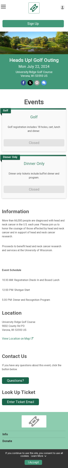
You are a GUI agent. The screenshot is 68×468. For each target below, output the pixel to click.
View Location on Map (16, 338)
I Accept (33, 462)
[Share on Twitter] (30, 82)
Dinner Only (34, 163)
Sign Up (33, 24)
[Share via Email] (37, 82)
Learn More (37, 456)
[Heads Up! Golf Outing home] (34, 8)
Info (5, 434)
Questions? (15, 381)
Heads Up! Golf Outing (34, 60)
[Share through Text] (44, 82)
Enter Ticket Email (20, 402)
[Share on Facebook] (23, 82)
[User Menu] (62, 7)
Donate (7, 441)
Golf (34, 117)
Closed (34, 143)
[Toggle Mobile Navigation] (3, 6)
